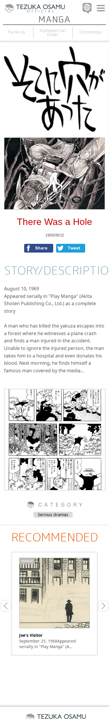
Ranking (16, 32)
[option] (54, 603)
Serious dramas (53, 514)
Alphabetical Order (53, 32)
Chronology (91, 32)
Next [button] (103, 606)
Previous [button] (5, 606)
